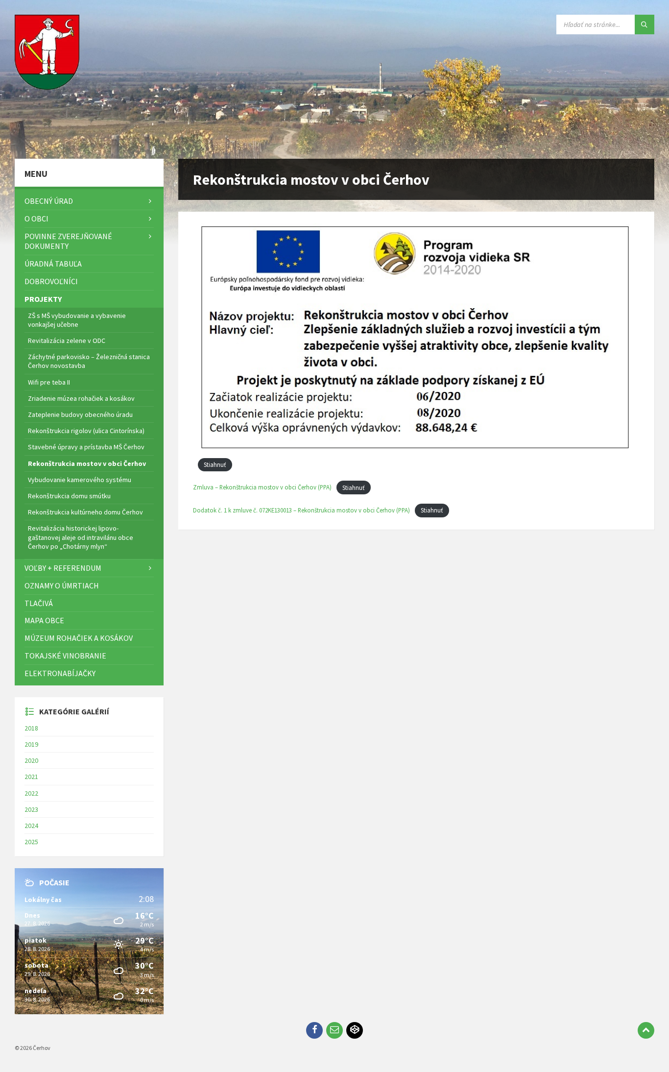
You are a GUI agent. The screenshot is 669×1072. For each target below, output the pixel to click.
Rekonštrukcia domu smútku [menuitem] (69, 495)
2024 (31, 825)
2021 (31, 776)
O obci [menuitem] (36, 218)
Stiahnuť (215, 464)
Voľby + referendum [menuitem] (62, 568)
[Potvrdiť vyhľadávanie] (644, 24)
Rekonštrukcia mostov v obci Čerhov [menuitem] (87, 463)
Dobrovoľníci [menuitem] (51, 281)
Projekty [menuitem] (43, 299)
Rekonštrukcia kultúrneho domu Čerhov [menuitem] (85, 512)
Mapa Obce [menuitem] (44, 620)
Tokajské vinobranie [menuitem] (65, 655)
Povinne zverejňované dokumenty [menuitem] (68, 241)
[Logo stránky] (49, 140)
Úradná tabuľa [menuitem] (53, 263)
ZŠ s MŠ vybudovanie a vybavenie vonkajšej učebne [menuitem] (77, 320)
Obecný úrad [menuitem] (48, 201)
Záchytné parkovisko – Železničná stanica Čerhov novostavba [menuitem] (89, 361)
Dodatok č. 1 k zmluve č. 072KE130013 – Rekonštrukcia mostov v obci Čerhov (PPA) (301, 510)
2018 (31, 728)
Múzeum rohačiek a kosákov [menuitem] (78, 638)
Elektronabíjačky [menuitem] (60, 673)
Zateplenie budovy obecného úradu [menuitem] (80, 414)
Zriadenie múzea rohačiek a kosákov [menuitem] (81, 398)
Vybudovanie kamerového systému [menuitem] (79, 479)
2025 (31, 841)
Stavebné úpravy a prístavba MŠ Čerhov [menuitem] (86, 446)
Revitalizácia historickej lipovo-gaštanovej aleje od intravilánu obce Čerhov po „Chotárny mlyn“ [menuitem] (80, 537)
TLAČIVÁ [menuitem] (38, 603)
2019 (31, 744)
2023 (31, 809)
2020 (31, 760)
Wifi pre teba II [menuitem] (49, 382)
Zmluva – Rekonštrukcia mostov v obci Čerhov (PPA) (262, 487)
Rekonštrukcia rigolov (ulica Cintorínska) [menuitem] (86, 430)
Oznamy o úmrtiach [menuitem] (61, 585)
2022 (31, 793)
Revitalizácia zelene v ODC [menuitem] (66, 340)
